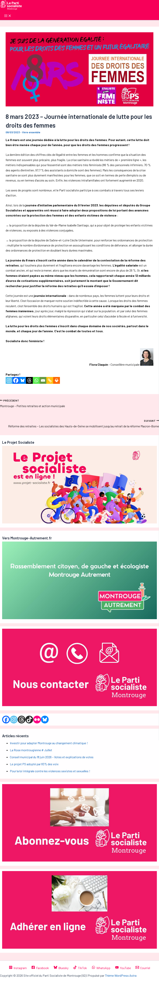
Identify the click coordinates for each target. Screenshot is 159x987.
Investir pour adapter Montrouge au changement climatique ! (49, 743)
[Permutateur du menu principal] (8, 16)
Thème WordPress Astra (121, 975)
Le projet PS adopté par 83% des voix (34, 764)
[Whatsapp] (36, 380)
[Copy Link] (49, 380)
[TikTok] (29, 719)
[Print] (56, 380)
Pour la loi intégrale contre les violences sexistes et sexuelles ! (50, 771)
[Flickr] (37, 719)
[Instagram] (9, 380)
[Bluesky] (22, 380)
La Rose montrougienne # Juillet (31, 750)
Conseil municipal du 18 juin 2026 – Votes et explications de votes (51, 757)
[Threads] (29, 380)
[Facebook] (15, 380)
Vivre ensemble (31, 132)
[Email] (43, 380)
